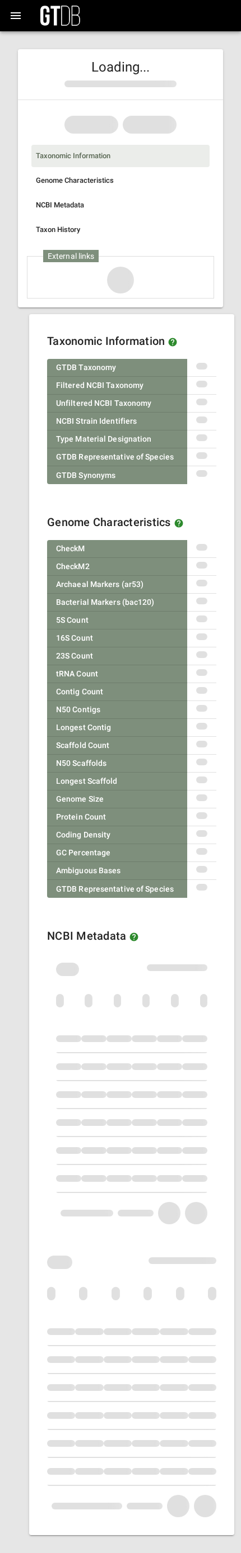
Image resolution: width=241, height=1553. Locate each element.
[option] (120, 156)
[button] (172, 342)
